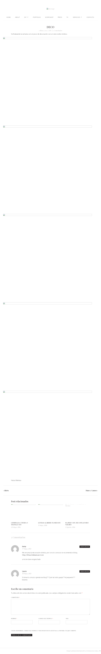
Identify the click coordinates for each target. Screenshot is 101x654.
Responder (84, 546)
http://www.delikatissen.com (33, 555)
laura (24, 571)
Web (67, 618)
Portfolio (37, 17)
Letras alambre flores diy (49, 523)
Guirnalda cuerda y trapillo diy (19, 524)
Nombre (14, 618)
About (17, 17)
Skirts (6, 490)
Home (9, 17)
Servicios (76, 17)
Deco (50, 27)
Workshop (49, 17)
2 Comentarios (57, 31)
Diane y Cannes (91, 490)
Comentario (15, 597)
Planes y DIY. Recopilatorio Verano (77, 524)
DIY (25, 17)
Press (60, 17)
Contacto (90, 17)
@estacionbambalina (77, 651)
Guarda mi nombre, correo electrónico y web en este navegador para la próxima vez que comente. (43, 630)
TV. (67, 17)
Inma (24, 546)
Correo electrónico (45, 618)
